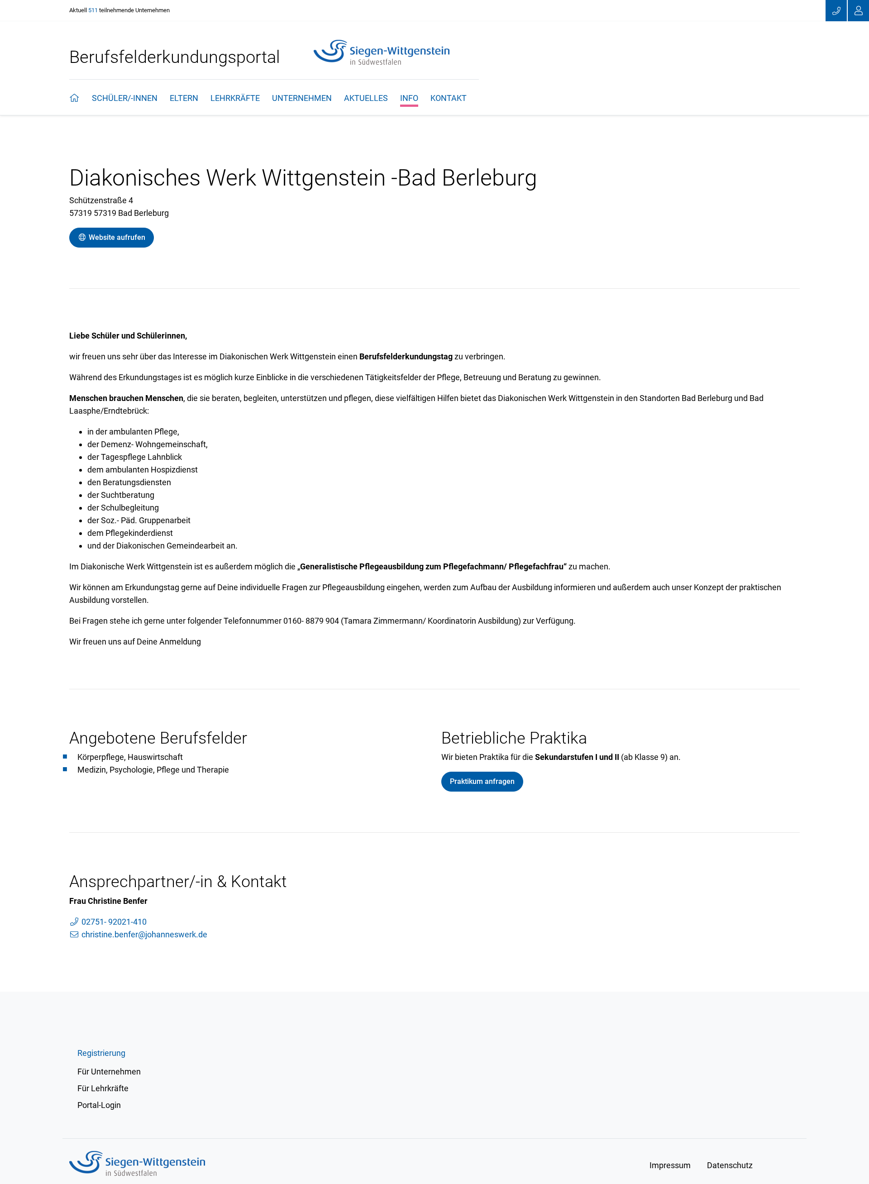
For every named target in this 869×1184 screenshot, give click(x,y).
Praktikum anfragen (482, 781)
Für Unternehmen (109, 1071)
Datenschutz (730, 1165)
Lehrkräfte (235, 98)
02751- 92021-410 (113, 921)
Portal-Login (99, 1105)
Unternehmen (302, 98)
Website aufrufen (116, 237)
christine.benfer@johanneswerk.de (143, 934)
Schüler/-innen (125, 98)
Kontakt (448, 98)
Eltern (184, 98)
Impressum (670, 1165)
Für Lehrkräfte (103, 1088)
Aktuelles (366, 98)
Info (409, 98)
